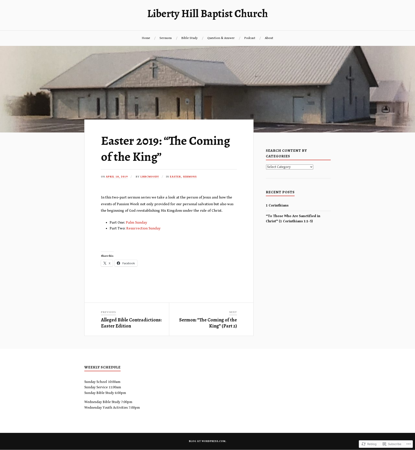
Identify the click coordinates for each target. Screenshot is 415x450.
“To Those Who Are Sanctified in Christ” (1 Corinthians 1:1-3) (293, 218)
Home (146, 38)
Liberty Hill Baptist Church (207, 13)
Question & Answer (221, 38)
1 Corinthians (277, 205)
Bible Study (189, 38)
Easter (175, 176)
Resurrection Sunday (143, 228)
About (269, 38)
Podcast (249, 38)
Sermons (166, 38)
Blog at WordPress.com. (207, 441)
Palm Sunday (136, 222)
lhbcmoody (149, 176)
